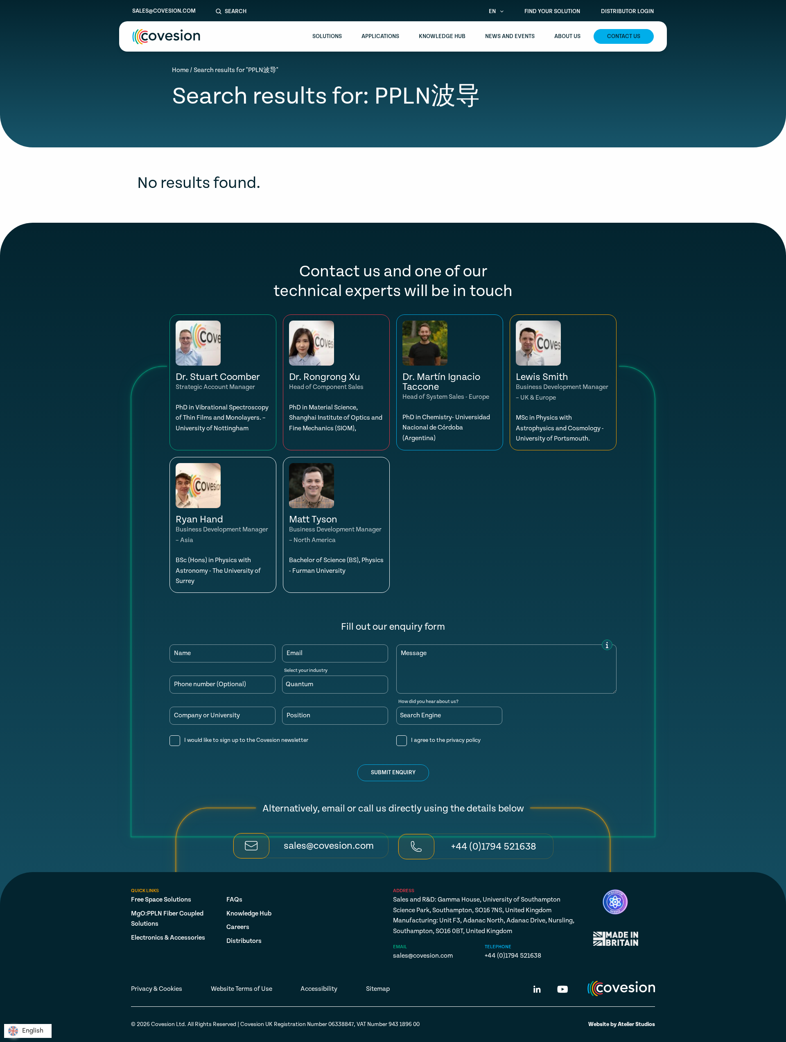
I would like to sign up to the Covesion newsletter (246, 740)
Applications (380, 36)
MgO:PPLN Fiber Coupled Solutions (167, 919)
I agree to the (446, 740)
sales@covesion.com (164, 11)
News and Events (510, 36)
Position (298, 715)
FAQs (234, 900)
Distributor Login (627, 11)
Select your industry (306, 670)
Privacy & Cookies (156, 989)
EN (493, 11)
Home (180, 70)
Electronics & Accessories (168, 938)
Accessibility (318, 989)
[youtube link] (562, 990)
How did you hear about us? (428, 701)
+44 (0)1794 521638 (513, 956)
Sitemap (378, 989)
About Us (567, 36)
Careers (237, 927)
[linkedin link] (537, 990)
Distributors (244, 941)
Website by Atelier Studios (621, 1024)
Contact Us (623, 36)
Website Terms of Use (241, 989)
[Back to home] (166, 36)
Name (182, 653)
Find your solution (552, 11)
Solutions (327, 36)
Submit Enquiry (393, 772)
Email (295, 653)
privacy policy (463, 740)
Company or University (207, 715)
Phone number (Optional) (210, 684)
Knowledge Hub (442, 36)
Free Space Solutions (161, 900)
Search (235, 11)
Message (414, 653)
